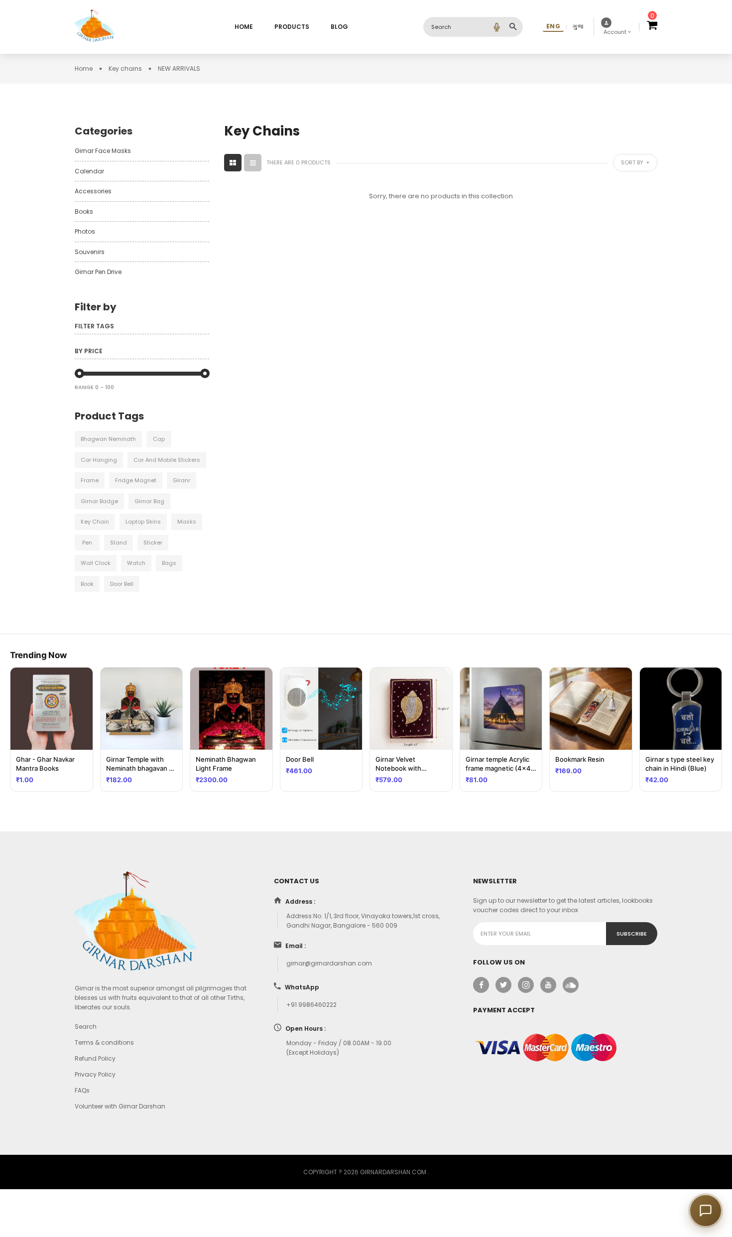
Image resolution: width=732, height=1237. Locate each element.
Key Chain (95, 522)
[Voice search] (496, 27)
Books (84, 211)
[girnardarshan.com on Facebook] (481, 985)
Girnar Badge (99, 501)
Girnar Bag (149, 501)
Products (291, 26)
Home (244, 26)
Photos (85, 231)
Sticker (152, 543)
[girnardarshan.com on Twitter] (503, 985)
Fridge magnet (135, 480)
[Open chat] (705, 1210)
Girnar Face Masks (103, 150)
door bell (121, 584)
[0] (652, 27)
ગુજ (578, 26)
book (87, 584)
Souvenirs (90, 252)
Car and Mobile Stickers (166, 460)
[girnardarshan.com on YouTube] (548, 985)
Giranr (181, 480)
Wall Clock (96, 563)
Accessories (93, 191)
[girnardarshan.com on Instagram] (526, 985)
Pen (87, 543)
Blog (339, 26)
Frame (90, 480)
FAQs (82, 1090)
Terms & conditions (104, 1042)
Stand (118, 543)
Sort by (633, 162)
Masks (186, 522)
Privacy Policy (95, 1074)
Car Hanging (99, 460)
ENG (553, 26)
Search (86, 1026)
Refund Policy (95, 1058)
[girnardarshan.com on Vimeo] (571, 985)
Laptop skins (143, 522)
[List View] (252, 162)
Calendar (89, 171)
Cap (159, 439)
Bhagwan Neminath (108, 439)
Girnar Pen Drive (98, 272)
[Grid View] (233, 162)
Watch (136, 563)
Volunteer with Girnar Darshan (120, 1106)
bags (169, 563)
